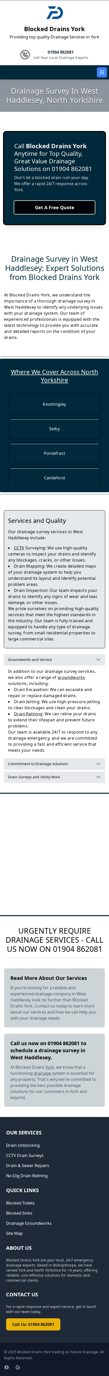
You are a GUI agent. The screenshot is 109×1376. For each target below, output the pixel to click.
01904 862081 (77, 949)
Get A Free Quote (54, 207)
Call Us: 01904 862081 (33, 1324)
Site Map (14, 1233)
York (49, 1067)
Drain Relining (28, 714)
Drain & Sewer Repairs (27, 1165)
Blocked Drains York (54, 29)
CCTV (19, 548)
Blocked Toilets (20, 1203)
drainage (42, 1073)
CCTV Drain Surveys (25, 1155)
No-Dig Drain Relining (27, 1175)
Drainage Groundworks (29, 1223)
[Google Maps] (17, 1367)
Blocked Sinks (19, 1213)
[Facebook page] (6, 1367)
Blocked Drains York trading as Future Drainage (57, 1351)
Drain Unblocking (23, 1145)
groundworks (71, 677)
